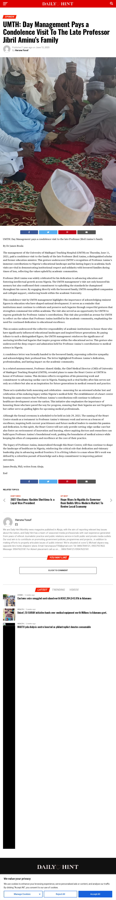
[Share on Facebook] (29, 232)
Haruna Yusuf (21, 50)
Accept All (95, 894)
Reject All (60, 894)
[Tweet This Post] (48, 232)
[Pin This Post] (67, 232)
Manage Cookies (22, 894)
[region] (58, 887)
